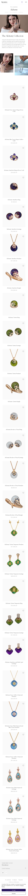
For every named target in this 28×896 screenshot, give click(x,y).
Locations (8, 879)
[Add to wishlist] (23, 88)
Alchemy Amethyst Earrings (14, 229)
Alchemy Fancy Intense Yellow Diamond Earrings (14, 850)
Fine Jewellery (13, 12)
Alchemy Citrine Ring (14, 317)
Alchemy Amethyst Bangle (14, 288)
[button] (22, 2)
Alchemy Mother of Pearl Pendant (14, 485)
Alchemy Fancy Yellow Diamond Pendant (14, 696)
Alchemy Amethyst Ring (14, 199)
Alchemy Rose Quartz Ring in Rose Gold (14, 110)
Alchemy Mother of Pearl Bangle (14, 515)
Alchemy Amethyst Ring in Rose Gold (14, 170)
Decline (13, 893)
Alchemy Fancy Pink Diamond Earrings (14, 788)
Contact (14, 879)
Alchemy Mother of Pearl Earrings (14, 457)
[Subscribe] (23, 868)
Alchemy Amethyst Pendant (14, 258)
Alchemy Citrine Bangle (14, 401)
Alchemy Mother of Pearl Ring (14, 429)
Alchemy (20, 12)
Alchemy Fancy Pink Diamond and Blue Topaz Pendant (14, 726)
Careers (20, 879)
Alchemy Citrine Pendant (14, 373)
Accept (13, 890)
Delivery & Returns (14, 882)
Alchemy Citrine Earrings (14, 345)
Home (6, 12)
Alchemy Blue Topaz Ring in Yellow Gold (14, 140)
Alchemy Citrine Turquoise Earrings (14, 574)
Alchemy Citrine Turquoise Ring (14, 603)
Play (21, 65)
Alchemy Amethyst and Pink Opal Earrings (14, 663)
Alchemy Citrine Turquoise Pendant (14, 544)
